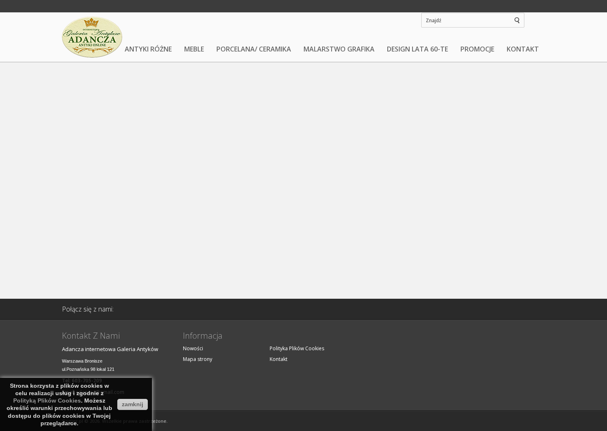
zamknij (132, 404)
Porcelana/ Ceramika (253, 49)
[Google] (153, 309)
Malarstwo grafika (339, 49)
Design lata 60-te (417, 49)
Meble (194, 49)
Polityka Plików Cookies (297, 348)
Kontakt (523, 49)
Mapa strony (197, 359)
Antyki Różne (148, 49)
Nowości (193, 348)
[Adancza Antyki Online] (93, 37)
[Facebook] (132, 309)
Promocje (477, 49)
